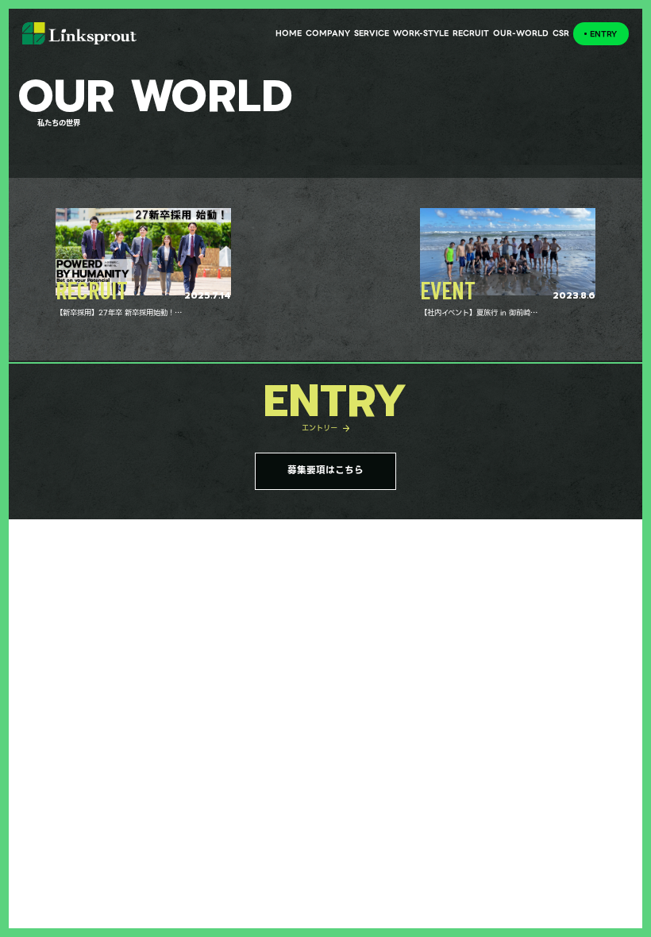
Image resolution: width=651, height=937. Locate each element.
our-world (521, 33)
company (328, 33)
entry (603, 34)
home (288, 33)
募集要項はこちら (325, 470)
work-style (421, 33)
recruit (471, 33)
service (371, 33)
